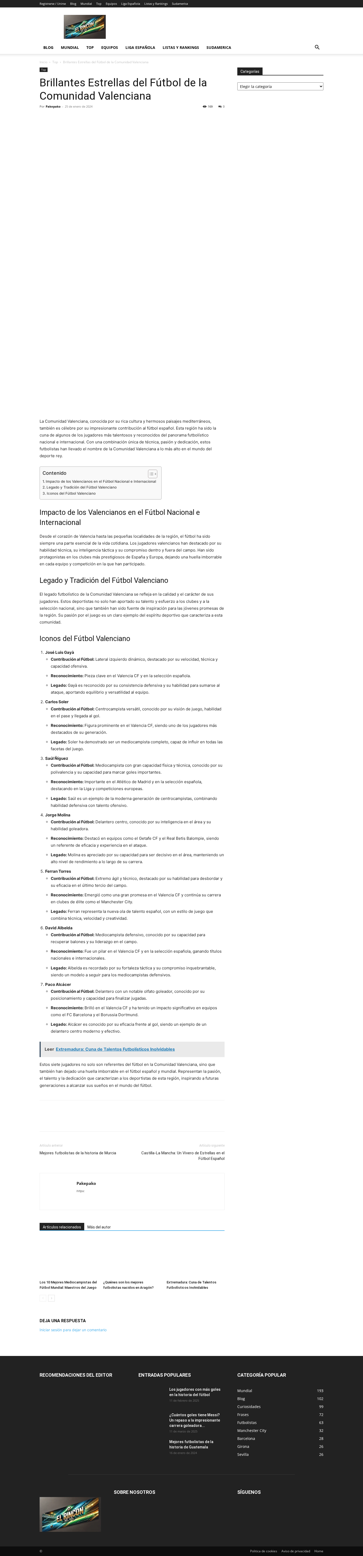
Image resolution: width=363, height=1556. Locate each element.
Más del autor (99, 1227)
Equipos (111, 4)
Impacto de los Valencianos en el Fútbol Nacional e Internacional (101, 481)
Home (318, 1551)
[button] (317, 47)
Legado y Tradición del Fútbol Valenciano (82, 487)
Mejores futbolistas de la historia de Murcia (78, 1153)
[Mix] (106, 118)
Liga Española (130, 4)
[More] (130, 118)
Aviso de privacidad (295, 1551)
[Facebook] (45, 118)
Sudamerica (180, 4)
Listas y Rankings (156, 4)
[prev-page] (43, 1298)
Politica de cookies (263, 1551)
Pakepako (53, 106)
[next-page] (51, 1298)
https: (81, 1191)
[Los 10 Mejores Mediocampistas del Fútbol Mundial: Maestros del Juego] (69, 1258)
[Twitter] (57, 118)
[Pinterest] (69, 118)
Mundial (86, 4)
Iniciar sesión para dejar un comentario (73, 1330)
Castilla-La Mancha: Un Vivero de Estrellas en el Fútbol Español (183, 1156)
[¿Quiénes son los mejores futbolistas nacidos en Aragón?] (132, 1258)
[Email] (93, 118)
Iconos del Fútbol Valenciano (71, 493)
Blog (73, 4)
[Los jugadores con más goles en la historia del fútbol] (151, 1396)
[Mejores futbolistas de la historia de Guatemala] (151, 1448)
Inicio (43, 62)
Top (99, 4)
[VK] (118, 118)
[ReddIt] (81, 118)
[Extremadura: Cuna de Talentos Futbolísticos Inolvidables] (196, 1258)
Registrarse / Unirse (53, 4)
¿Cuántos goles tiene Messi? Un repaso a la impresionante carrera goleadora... (194, 1420)
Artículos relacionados (62, 1227)
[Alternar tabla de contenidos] (150, 473)
